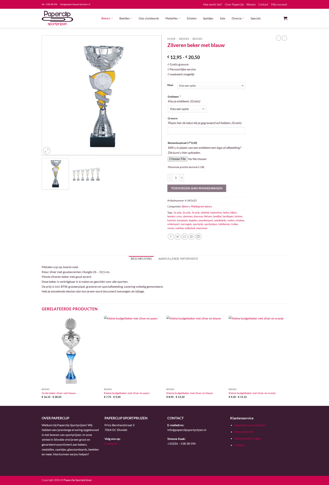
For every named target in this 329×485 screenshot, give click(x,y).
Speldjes (208, 18)
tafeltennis (224, 224)
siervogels (186, 224)
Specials (256, 18)
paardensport (206, 220)
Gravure (172, 118)
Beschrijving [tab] (141, 258)
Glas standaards (149, 18)
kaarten (171, 220)
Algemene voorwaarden (249, 425)
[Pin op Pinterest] (191, 236)
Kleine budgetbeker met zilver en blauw (189, 393)
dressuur (198, 216)
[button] (285, 18)
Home (171, 38)
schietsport (173, 224)
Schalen (191, 18)
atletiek (205, 212)
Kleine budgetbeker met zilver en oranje (252, 393)
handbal (217, 216)
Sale (222, 18)
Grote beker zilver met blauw (59, 393)
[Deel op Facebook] (171, 236)
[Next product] (278, 38)
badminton (216, 212)
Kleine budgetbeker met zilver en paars (127, 393)
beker (226, 212)
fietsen (208, 216)
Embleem (174, 96)
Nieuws (251, 4)
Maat (170, 85)
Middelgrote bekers (201, 206)
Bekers (105, 18)
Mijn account (279, 4)
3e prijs (196, 212)
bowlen (171, 216)
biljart (233, 212)
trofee (234, 224)
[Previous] (49, 95)
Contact (263, 4)
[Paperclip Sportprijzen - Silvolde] (57, 18)
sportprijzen (210, 224)
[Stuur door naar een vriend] (184, 236)
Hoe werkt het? (212, 4)
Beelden (124, 18)
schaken (239, 220)
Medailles (171, 18)
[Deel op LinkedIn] (198, 236)
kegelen (193, 220)
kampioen (182, 220)
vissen (170, 228)
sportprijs (198, 224)
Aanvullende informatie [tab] (178, 258)
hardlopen (228, 216)
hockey (238, 216)
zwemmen (201, 228)
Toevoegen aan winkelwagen (197, 188)
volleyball (190, 228)
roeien (230, 220)
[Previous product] (284, 38)
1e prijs (177, 212)
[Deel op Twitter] (178, 236)
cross (179, 216)
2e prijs (187, 212)
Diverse (237, 18)
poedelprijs (220, 220)
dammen (188, 216)
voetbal (179, 228)
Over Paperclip (234, 4)
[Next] (154, 95)
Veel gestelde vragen (247, 438)
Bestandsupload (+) (182, 142)
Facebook (111, 443)
